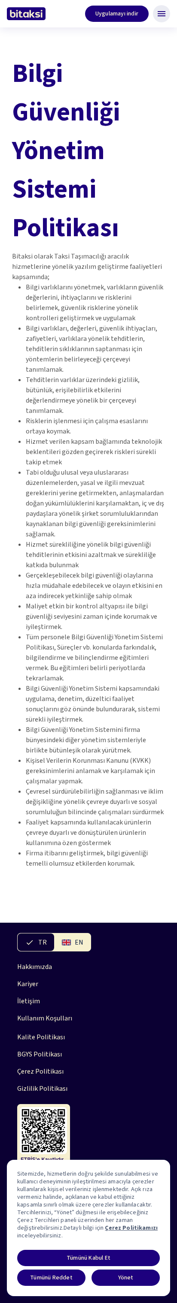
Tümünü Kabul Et (88, 1258)
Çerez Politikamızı (131, 1228)
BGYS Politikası (39, 1054)
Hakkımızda (34, 967)
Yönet (126, 1277)
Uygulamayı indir (116, 13)
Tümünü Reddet (51, 1277)
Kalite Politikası (41, 1037)
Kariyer (27, 984)
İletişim (28, 1001)
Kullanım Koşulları (44, 1018)
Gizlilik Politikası (42, 1088)
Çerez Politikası (40, 1071)
